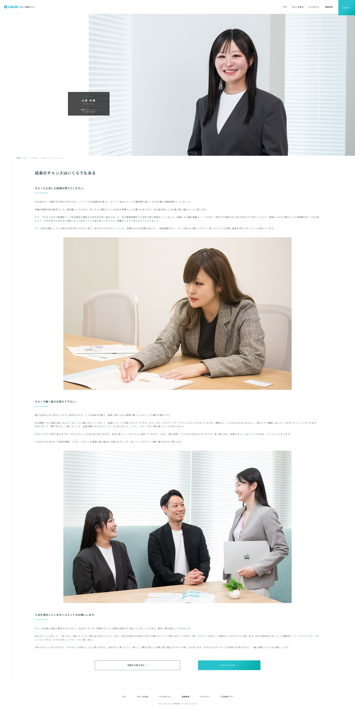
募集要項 (329, 7)
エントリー (205, 697)
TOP (285, 7)
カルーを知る (298, 7)
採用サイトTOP (21, 158)
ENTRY (346, 8)
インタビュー (314, 7)
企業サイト (228, 697)
